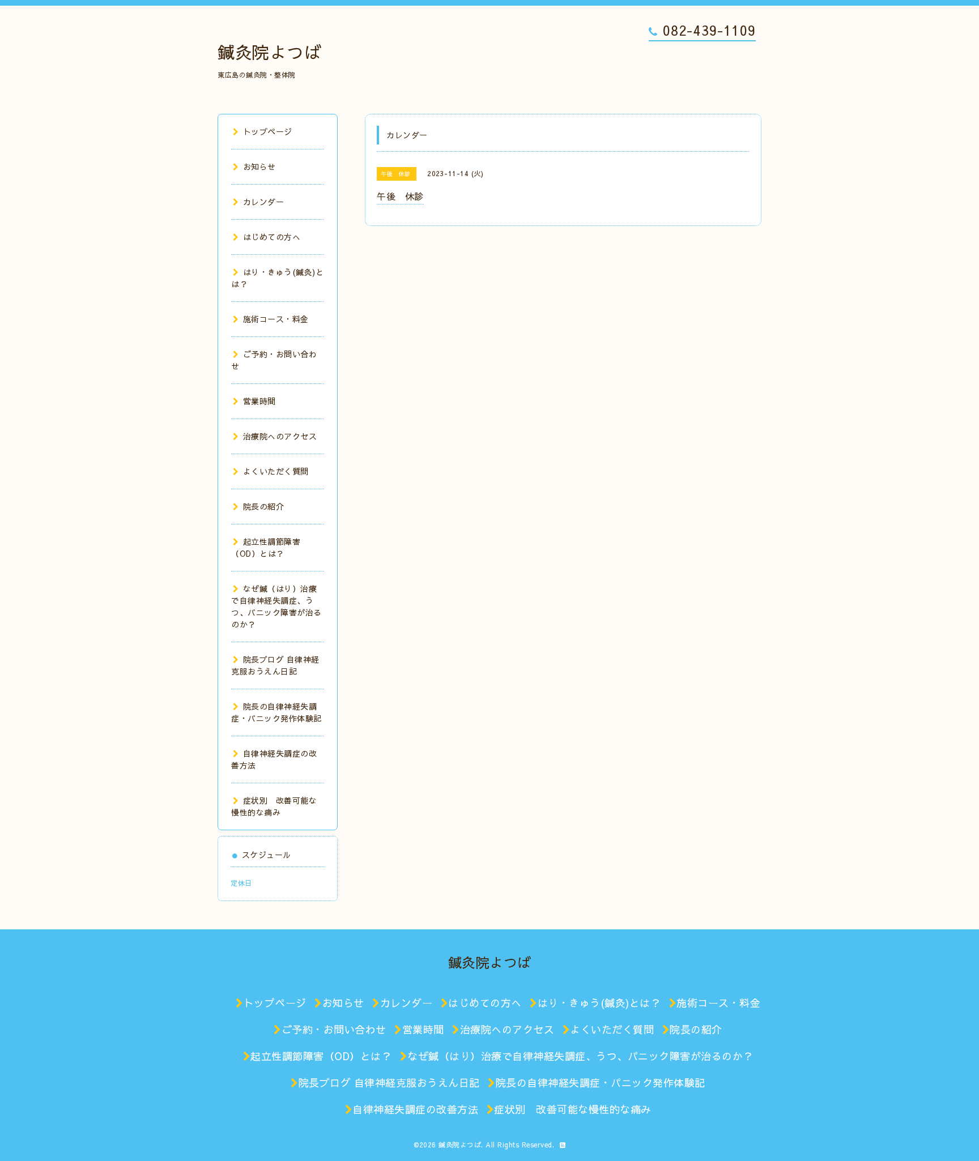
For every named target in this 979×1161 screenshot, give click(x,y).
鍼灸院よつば (269, 51)
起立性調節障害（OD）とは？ (265, 547)
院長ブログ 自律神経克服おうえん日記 (275, 665)
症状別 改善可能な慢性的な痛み (274, 806)
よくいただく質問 (276, 471)
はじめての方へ (271, 236)
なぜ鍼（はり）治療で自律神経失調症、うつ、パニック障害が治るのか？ (276, 606)
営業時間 (259, 401)
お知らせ (259, 166)
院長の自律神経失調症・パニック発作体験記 (276, 712)
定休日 (241, 882)
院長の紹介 (263, 506)
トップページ (267, 131)
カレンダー (263, 201)
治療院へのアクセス (280, 436)
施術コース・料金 (276, 319)
